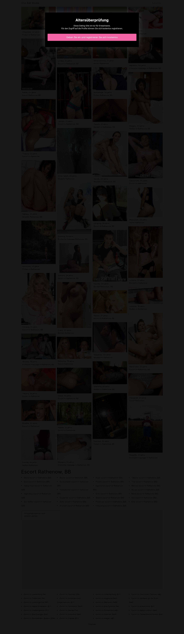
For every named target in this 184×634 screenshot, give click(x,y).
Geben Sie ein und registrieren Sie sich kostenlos (92, 37)
